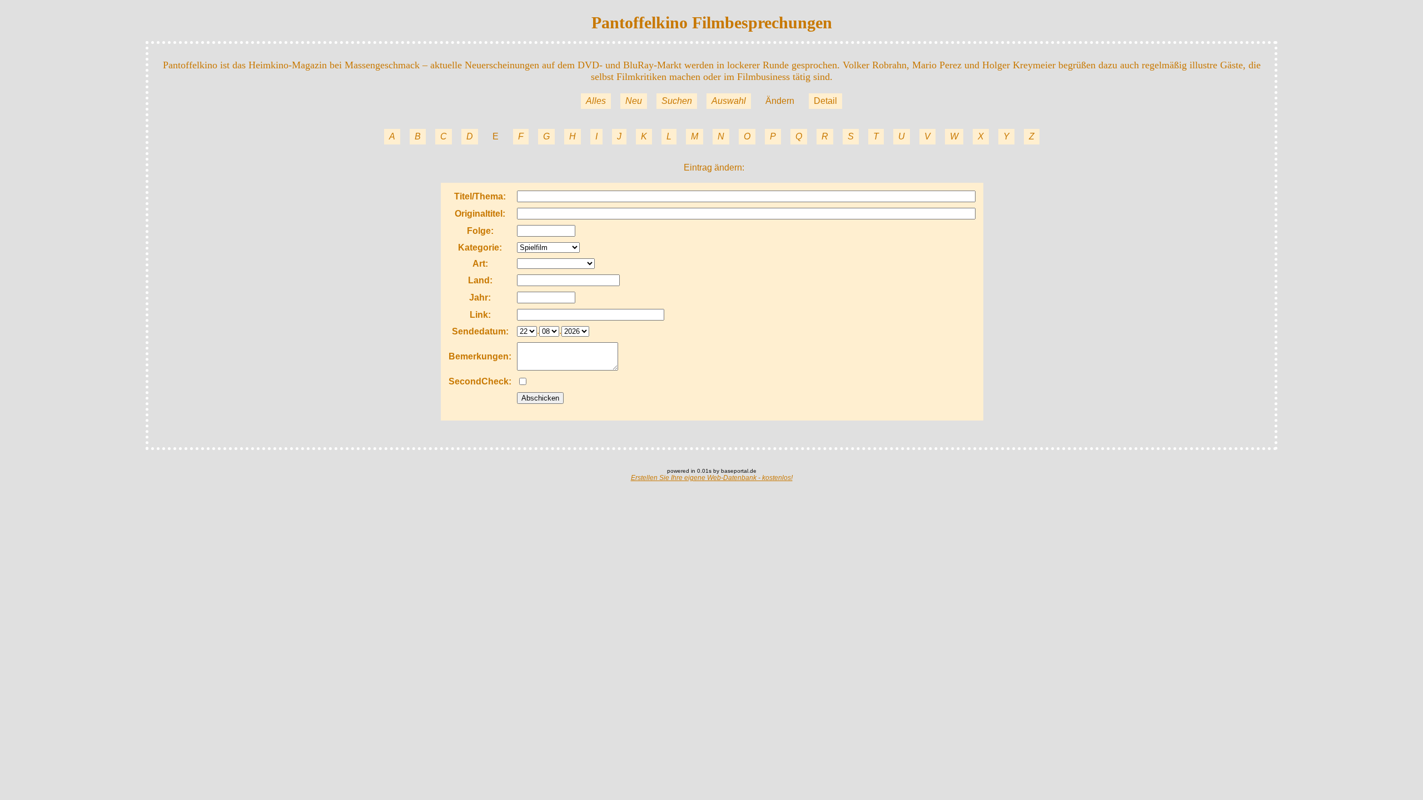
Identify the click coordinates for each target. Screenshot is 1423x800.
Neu (633, 101)
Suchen (676, 101)
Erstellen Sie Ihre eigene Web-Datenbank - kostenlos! (712, 478)
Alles (596, 101)
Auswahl (729, 101)
